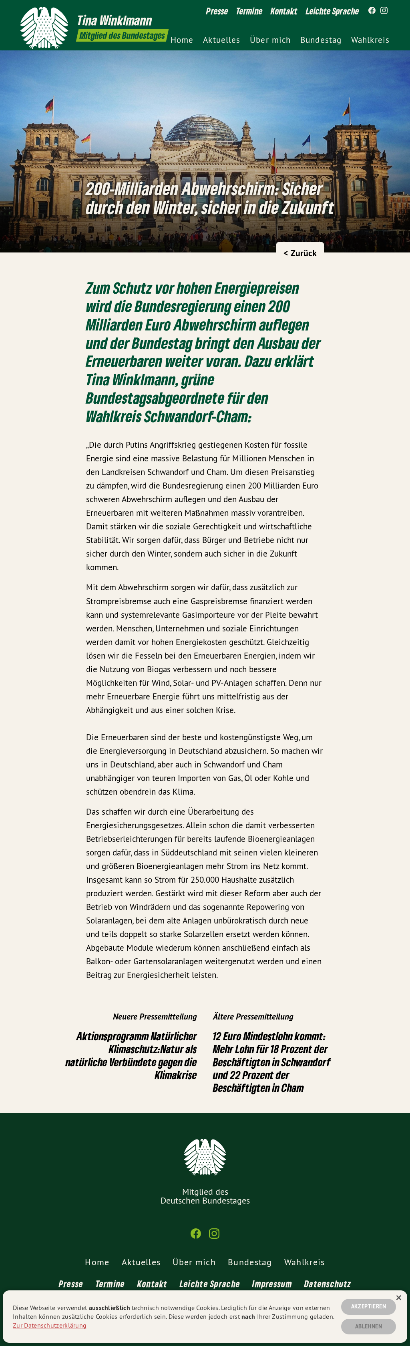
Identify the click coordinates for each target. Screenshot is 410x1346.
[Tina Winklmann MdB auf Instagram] (384, 10)
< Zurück (300, 253)
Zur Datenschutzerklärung (49, 1325)
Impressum (272, 1283)
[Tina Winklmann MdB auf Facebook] (372, 10)
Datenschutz (327, 1283)
